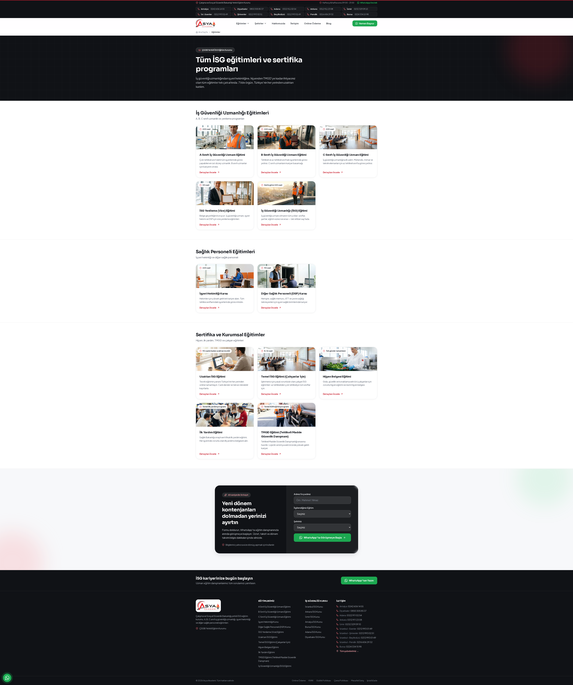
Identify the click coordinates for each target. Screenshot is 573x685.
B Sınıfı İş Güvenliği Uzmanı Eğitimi (274, 611)
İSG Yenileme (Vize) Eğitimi (271, 632)
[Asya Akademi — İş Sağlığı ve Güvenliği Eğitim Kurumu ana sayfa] (205, 23)
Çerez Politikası (341, 680)
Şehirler (259, 23)
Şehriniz (298, 521)
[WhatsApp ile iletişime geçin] (7, 678)
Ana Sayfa (203, 32)
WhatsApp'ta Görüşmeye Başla (323, 537)
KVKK (311, 680)
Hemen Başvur (366, 23)
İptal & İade (372, 680)
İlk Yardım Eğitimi (266, 652)
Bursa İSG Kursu (313, 627)
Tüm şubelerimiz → (349, 651)
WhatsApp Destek (368, 2)
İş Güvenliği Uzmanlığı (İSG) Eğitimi (274, 666)
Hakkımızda (278, 23)
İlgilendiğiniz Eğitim (304, 507)
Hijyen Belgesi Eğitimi (268, 647)
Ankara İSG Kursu (313, 611)
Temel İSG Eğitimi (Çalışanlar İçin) (274, 642)
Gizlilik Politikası (323, 680)
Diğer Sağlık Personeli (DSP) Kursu (274, 627)
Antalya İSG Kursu (313, 621)
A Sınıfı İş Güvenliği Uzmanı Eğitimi (274, 606)
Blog (328, 23)
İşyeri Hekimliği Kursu (268, 621)
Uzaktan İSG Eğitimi (267, 637)
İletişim (295, 23)
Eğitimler (241, 23)
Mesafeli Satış (357, 680)
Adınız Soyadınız (302, 494)
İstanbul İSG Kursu (314, 606)
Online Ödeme (312, 23)
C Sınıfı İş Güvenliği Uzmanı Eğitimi (274, 616)
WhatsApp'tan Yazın (361, 580)
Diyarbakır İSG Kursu (315, 637)
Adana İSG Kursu (313, 632)
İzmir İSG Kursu (312, 616)
